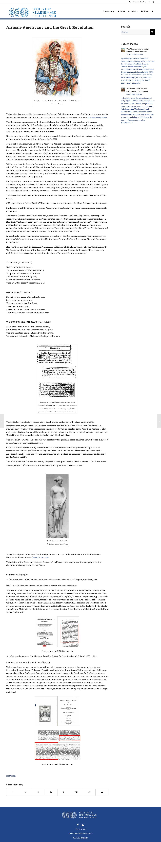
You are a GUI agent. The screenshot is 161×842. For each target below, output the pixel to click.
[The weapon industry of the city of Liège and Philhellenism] (2, 421)
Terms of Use (80, 829)
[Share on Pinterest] (38, 792)
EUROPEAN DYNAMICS (83, 833)
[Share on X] (25, 792)
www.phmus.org (40, 557)
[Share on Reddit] (89, 792)
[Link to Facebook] (149, 2)
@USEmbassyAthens (97, 117)
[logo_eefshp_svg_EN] (34, 12)
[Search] (152, 11)
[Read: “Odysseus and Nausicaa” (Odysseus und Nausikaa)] (123, 89)
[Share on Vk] (76, 792)
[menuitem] (130, 2)
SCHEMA (84, 838)
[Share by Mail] (102, 792)
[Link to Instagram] (153, 2)
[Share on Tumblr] (63, 792)
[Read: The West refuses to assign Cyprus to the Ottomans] (123, 50)
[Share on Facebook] (12, 792)
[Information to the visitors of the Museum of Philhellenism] (159, 421)
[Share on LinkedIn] (51, 792)
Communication (139, 2)
